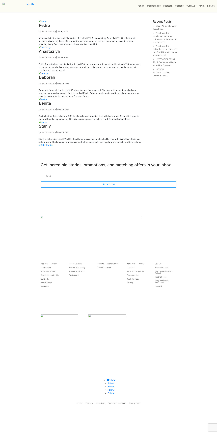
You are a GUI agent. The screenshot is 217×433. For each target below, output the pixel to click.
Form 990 (45, 286)
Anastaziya (49, 51)
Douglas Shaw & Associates (161, 281)
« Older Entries (46, 145)
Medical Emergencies (135, 271)
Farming (141, 264)
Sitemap (89, 403)
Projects (167, 6)
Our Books (45, 279)
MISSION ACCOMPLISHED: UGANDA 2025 (161, 72)
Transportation (133, 275)
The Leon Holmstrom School (163, 272)
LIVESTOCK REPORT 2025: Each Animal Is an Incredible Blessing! (164, 62)
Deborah (47, 77)
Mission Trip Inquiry (77, 268)
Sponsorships (154, 6)
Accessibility (100, 403)
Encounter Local (161, 268)
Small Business (133, 279)
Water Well (131, 264)
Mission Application (77, 271)
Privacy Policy (135, 403)
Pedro (44, 25)
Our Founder (46, 268)
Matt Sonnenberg (48, 31)
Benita (45, 103)
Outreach (191, 6)
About (141, 6)
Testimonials (74, 275)
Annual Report (46, 283)
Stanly (45, 126)
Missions (179, 6)
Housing (130, 283)
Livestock (130, 268)
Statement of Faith (48, 271)
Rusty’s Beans (160, 277)
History (54, 264)
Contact (80, 403)
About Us (44, 264)
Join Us (158, 264)
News (201, 6)
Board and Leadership (50, 275)
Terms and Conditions (117, 403)
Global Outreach (104, 268)
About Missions (75, 264)
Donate (210, 6)
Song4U (158, 286)
